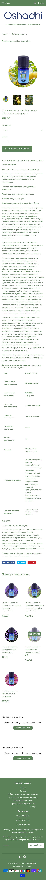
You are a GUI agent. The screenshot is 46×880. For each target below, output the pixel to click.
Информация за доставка (23, 800)
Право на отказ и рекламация (23, 803)
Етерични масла (18, 34)
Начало (4, 34)
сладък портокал (15, 230)
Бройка (5, 137)
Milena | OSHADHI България (25, 863)
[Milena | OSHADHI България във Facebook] (20, 857)
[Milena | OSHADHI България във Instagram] (24, 857)
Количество (6, 125)
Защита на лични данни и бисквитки (23, 797)
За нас (23, 791)
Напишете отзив (23, 728)
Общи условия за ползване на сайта (23, 794)
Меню (7, 3)
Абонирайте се (36, 845)
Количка (40, 3)
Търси (23, 788)
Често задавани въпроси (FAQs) (23, 807)
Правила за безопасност (19, 556)
